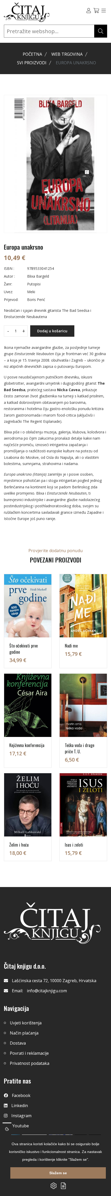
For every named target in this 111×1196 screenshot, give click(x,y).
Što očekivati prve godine (23, 649)
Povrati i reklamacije (29, 1053)
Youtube (20, 1126)
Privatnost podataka (29, 1063)
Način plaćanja (24, 1033)
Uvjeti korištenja (26, 1023)
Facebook (21, 1095)
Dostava (18, 1043)
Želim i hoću (19, 845)
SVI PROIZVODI (31, 63)
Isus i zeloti (74, 845)
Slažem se (58, 1173)
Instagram (21, 1115)
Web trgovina (67, 54)
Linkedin (19, 1105)
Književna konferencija (26, 745)
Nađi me (71, 646)
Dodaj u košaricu (52, 330)
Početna (32, 54)
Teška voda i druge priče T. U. (79, 748)
